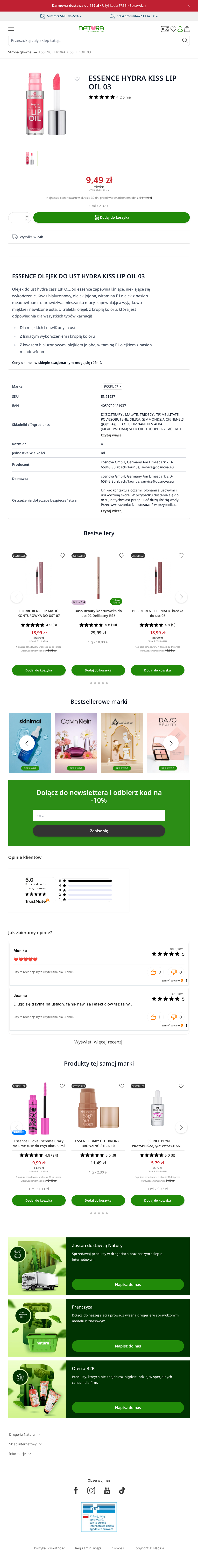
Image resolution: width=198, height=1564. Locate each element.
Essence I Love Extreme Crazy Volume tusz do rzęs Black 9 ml (39, 1143)
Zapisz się (99, 830)
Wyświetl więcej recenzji (99, 1042)
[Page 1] (91, 683)
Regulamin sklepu (88, 1548)
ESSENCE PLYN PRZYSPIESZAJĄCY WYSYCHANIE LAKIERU (158, 1143)
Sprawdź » (138, 5)
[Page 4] (103, 683)
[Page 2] (95, 683)
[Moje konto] (180, 29)
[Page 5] (107, 683)
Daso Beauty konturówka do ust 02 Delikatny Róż (98, 613)
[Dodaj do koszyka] (39, 670)
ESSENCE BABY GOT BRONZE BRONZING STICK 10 (98, 1143)
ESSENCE (111, 386)
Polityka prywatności (49, 1548)
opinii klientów (36, 886)
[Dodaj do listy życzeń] (77, 78)
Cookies (118, 1548)
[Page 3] (99, 683)
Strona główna (20, 52)
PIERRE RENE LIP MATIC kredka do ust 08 (157, 613)
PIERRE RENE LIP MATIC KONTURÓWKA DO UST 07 (39, 613)
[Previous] (17, 597)
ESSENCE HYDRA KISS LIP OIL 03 (65, 52)
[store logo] (91, 29)
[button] (155, 972)
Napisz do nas (128, 1284)
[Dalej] (181, 597)
